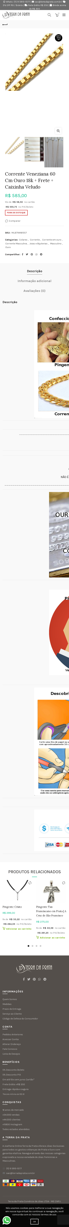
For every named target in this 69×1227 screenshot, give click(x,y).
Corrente (35, 239)
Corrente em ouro (51, 239)
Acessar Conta (11, 1039)
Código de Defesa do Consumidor (20, 1018)
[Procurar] (49, 14)
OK (34, 1221)
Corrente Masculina (16, 243)
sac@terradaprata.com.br (48, 2)
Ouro (8, 247)
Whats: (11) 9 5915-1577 (18, 2)
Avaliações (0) (34, 291)
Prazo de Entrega (12, 1009)
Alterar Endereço (12, 1044)
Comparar (14, 220)
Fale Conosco (10, 1049)
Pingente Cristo (12, 906)
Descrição (34, 271)
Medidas (7, 1004)
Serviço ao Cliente (12, 1013)
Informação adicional (34, 281)
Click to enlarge (58, 131)
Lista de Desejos (11, 1053)
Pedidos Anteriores (13, 1034)
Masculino (55, 243)
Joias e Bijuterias (38, 243)
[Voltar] (5, 24)
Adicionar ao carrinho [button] (18, 928)
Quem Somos (10, 999)
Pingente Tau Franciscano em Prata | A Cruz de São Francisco (51, 911)
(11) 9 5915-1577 (14, 1168)
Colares (23, 239)
